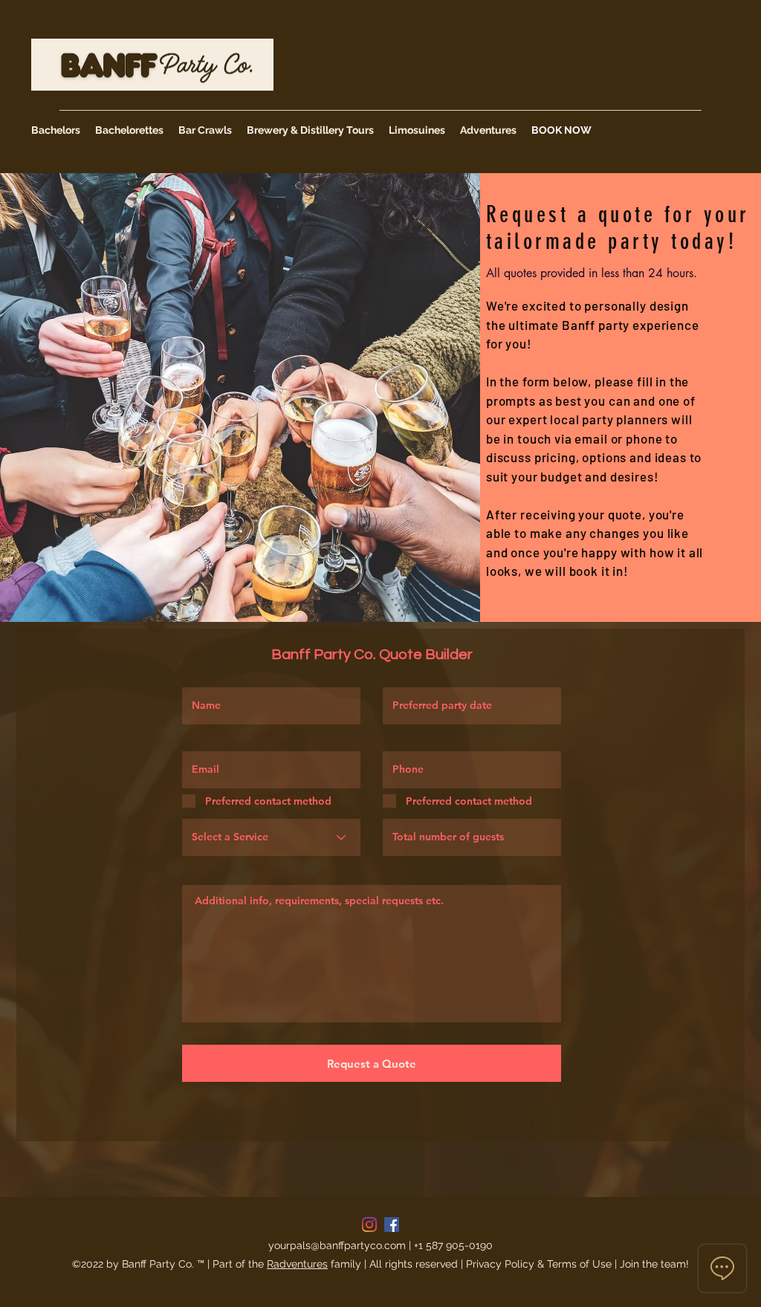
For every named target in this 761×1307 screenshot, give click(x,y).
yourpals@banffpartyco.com (337, 1245)
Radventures (297, 1264)
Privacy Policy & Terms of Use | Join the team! (577, 1264)
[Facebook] (391, 1224)
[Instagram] (369, 1224)
